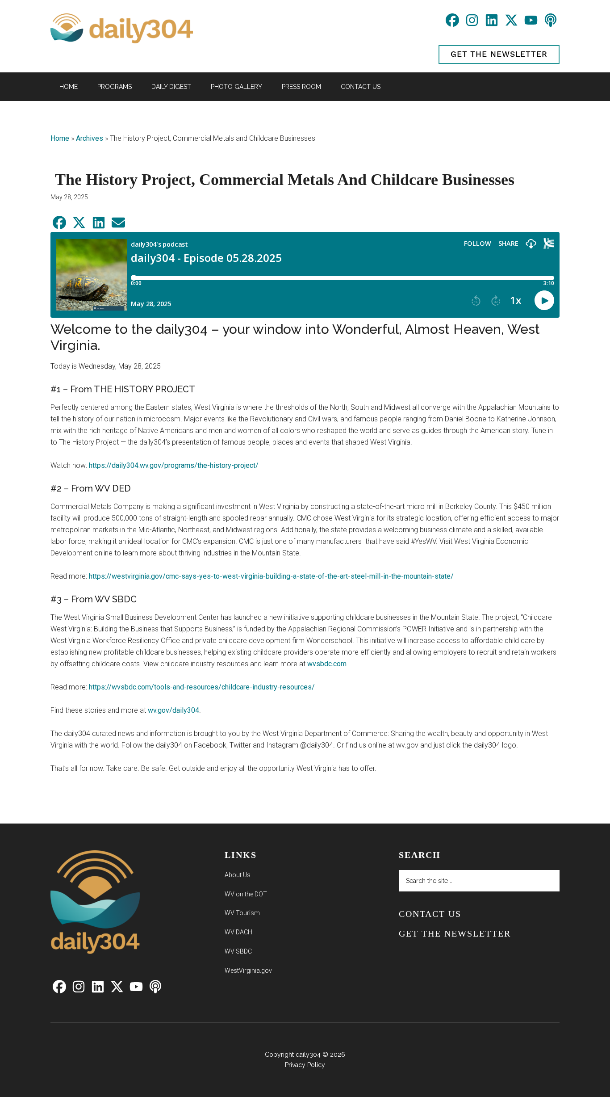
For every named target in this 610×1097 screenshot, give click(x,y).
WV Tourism (242, 912)
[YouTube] (532, 23)
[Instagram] (473, 23)
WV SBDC (238, 951)
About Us (238, 874)
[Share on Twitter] (80, 226)
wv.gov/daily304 (173, 710)
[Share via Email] (118, 226)
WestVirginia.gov (248, 970)
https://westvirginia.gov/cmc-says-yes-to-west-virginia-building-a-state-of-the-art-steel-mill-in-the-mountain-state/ (271, 576)
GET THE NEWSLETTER (499, 54)
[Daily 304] (95, 957)
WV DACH (238, 932)
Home (59, 138)
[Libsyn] (551, 23)
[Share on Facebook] (60, 226)
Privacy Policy (305, 1064)
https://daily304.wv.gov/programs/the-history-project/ (174, 465)
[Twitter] (512, 23)
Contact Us (430, 914)
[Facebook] (453, 23)
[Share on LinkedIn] (99, 226)
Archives (89, 138)
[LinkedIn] (492, 23)
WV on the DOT (246, 894)
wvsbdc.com (327, 664)
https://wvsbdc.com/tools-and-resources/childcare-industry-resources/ (202, 687)
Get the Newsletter (455, 933)
